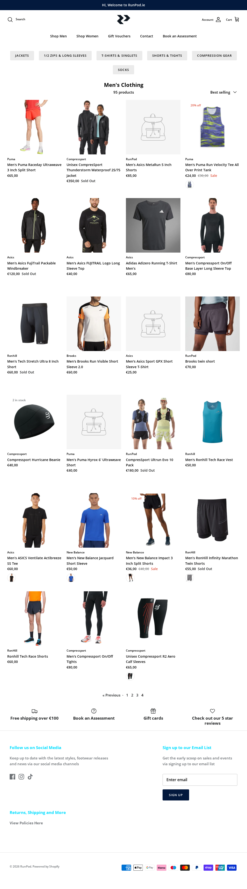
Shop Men (58, 36)
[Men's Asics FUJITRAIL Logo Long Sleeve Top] (94, 225)
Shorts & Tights (167, 55)
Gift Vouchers (119, 36)
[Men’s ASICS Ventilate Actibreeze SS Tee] (34, 520)
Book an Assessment (180, 36)
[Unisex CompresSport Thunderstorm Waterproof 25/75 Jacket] (94, 127)
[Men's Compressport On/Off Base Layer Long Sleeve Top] (212, 225)
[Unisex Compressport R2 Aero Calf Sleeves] (153, 618)
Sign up (176, 795)
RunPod (25, 866)
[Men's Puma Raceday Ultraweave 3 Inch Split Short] (34, 127)
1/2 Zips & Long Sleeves (65, 55)
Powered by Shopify (46, 866)
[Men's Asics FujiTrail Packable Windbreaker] (34, 225)
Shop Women (87, 36)
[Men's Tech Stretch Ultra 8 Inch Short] (34, 323)
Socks (123, 70)
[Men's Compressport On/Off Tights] (94, 618)
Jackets (22, 55)
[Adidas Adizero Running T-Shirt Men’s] (153, 225)
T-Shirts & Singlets (119, 55)
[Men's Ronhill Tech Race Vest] (212, 422)
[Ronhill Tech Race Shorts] (34, 618)
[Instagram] (21, 776)
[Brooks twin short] (212, 323)
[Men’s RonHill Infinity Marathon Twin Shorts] (212, 520)
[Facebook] (12, 776)
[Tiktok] (30, 776)
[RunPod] (123, 19)
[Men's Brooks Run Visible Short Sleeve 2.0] (94, 323)
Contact (146, 36)
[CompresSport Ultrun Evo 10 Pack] (153, 422)
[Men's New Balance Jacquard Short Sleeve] (94, 520)
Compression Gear (214, 55)
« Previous (111, 695)
